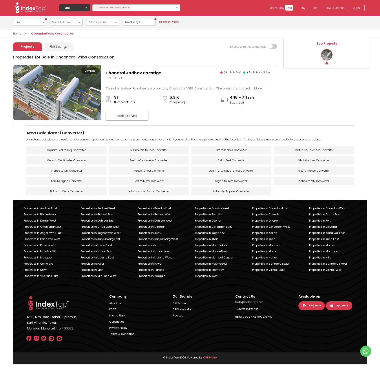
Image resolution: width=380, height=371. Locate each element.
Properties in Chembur (266, 214)
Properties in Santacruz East (270, 264)
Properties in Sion (92, 270)
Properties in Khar (206, 239)
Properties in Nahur (264, 257)
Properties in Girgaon (152, 227)
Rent (315, 8)
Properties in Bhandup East (270, 208)
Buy (302, 8)
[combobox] (136, 7)
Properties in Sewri (35, 270)
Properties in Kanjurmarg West (158, 239)
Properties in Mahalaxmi (268, 245)
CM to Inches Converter (231, 150)
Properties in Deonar (208, 220)
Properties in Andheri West (98, 208)
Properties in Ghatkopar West (100, 227)
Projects (27, 46)
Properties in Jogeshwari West (101, 233)
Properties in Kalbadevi (210, 233)
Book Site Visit (127, 116)
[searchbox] (156, 8)
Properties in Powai (150, 264)
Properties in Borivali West (155, 214)
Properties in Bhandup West (327, 208)
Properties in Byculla (208, 214)
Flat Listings (59, 46)
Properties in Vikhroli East (268, 270)
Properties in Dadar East (325, 214)
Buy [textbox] (18, 22)
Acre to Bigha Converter (66, 181)
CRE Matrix (179, 303)
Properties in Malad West (154, 251)
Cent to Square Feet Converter (313, 150)
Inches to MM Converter (313, 181)
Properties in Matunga (323, 251)
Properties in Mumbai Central (214, 257)
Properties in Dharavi (265, 220)
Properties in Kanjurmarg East (100, 239)
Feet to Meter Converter (149, 181)
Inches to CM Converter (66, 171)
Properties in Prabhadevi (211, 264)
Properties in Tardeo (151, 270)
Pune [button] (66, 8)
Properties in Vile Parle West (98, 276)
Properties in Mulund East (97, 257)
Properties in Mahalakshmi (212, 245)
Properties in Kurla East (324, 239)
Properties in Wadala (152, 276)
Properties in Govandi (323, 227)
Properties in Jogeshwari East (43, 233)
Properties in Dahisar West (155, 220)
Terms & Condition (121, 334)
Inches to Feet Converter (149, 171)
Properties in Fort (320, 220)
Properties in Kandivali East (327, 233)
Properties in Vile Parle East (41, 276)
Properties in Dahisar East (97, 220)
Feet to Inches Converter (313, 171)
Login (356, 8)
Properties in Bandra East (154, 208)
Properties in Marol (264, 251)
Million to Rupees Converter (231, 191)
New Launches (334, 8)
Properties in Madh (150, 245)
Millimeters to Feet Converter (148, 150)
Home (17, 33)
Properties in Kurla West (39, 245)
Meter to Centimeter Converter (66, 160)
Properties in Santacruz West (328, 264)
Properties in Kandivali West (42, 239)
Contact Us (116, 322)
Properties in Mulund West (155, 257)
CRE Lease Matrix (183, 309)
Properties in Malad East (97, 251)
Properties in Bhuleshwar (40, 214)
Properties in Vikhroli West (325, 270)
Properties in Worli (206, 276)
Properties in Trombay (209, 270)
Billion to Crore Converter (66, 191)
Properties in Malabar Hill (40, 251)
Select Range (132, 22)
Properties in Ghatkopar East (42, 227)
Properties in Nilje (320, 257)
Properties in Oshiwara (38, 264)
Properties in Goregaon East (213, 227)
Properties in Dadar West (40, 220)
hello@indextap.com (249, 302)
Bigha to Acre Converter (231, 181)
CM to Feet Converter (231, 160)
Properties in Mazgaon (38, 257)
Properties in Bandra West (212, 208)
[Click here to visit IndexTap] (30, 8)
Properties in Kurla (264, 239)
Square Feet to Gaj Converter (66, 150)
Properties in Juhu (149, 233)
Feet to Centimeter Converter (149, 160)
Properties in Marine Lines (211, 251)
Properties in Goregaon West (271, 227)
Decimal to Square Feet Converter (231, 171)
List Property (280, 8)
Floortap (177, 315)
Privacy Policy (118, 328)
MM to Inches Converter (313, 160)
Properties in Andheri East (40, 208)
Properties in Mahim (322, 245)
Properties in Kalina (264, 233)
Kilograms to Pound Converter (149, 191)
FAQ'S (113, 309)
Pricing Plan (117, 315)
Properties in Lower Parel (96, 245)
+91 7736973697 (248, 309)
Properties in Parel (92, 264)
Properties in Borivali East (97, 214)
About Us (115, 303)
